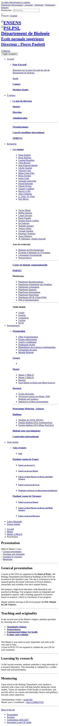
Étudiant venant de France (26, 459)
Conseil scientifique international (28, 132)
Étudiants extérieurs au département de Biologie (37, 490)
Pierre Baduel (24, 155)
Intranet (4, 7)
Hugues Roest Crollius (28, 220)
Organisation (19, 331)
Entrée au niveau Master (28, 471)
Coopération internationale (26, 436)
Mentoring (7, 559)
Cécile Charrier (25, 168)
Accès (15, 78)
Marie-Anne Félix (26, 173)
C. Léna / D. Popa (26, 196)
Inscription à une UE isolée (19, 722)
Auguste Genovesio (27, 181)
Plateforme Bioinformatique (30, 282)
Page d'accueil (19, 64)
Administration (20, 118)
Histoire (16, 106)
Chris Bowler (24, 163)
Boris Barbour (24, 157)
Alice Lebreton (25, 194)
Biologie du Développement (31, 250)
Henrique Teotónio (26, 233)
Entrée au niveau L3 (26, 465)
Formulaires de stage (27, 350)
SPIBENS (17, 138)
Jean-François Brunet (28, 165)
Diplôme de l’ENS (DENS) (30, 420)
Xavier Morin (24, 210)
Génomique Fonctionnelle (30, 255)
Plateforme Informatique (12, 5)
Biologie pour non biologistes (26, 431)
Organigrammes (20, 127)
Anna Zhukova (25, 236)
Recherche (11, 144)
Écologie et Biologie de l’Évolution (34, 252)
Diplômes (17, 414)
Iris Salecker (24, 223)
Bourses (22, 380)
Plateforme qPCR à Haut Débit (32, 297)
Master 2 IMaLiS (26, 377)
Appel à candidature (27, 342)
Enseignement (13, 325)
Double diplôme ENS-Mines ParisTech (36, 425)
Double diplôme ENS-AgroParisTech (35, 422)
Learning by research (12, 557)
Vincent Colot (24, 170)
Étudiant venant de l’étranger (27, 496)
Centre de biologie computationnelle (30, 265)
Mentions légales (20, 89)
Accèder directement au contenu (15, 2)
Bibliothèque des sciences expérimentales (37, 347)
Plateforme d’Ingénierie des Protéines (35, 284)
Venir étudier (12, 442)
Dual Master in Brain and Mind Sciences (36, 382)
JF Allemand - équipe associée (32, 239)
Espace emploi (13, 524)
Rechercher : (7, 10)
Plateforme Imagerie (27, 289)
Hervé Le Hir (24, 191)
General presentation (12, 551)
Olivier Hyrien (25, 186)
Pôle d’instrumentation (28, 300)
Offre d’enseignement (28, 337)
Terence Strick (24, 228)
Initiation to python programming (33, 401)
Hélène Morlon (25, 213)
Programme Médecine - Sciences (28, 408)
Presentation (12, 714)
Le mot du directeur (22, 101)
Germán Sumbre (25, 231)
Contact (16, 84)
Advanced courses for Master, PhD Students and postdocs (34, 397)
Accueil (10, 59)
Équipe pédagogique (27, 339)
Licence (16, 358)
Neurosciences (25, 258)
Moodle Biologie (26, 352)
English (13, 16)
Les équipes (18, 149)
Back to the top (8, 709)
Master (16, 369)
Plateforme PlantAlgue (28, 295)
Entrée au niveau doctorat (28, 485)
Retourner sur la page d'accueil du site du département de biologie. (31, 71)
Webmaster (50, 5)
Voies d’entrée (19, 448)
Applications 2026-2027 (18, 720)
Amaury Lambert (26, 188)
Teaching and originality (14, 554)
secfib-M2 (28, 699)
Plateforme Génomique (28, 287)
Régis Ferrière (24, 175)
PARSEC (17, 270)
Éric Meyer (23, 199)
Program (11, 717)
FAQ (20, 454)
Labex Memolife (14, 521)
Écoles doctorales (26, 394)
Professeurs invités (26, 344)
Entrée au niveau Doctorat (29, 516)
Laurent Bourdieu (26, 160)
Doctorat (17, 388)
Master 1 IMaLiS (26, 375)
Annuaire (28, 5)
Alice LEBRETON (35, 702)
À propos (11, 95)
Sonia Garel (23, 178)
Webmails (39, 5)
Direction (17, 112)
